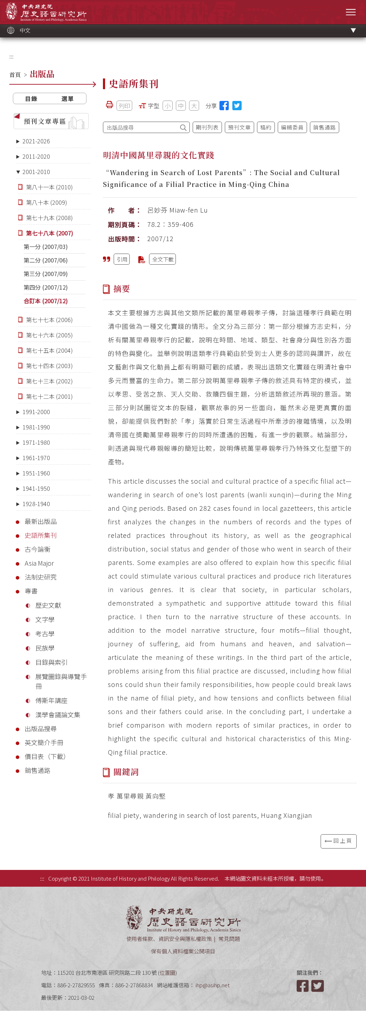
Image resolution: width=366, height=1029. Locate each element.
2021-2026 (36, 141)
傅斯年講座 (51, 700)
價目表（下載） (47, 756)
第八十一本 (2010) (49, 187)
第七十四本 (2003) (49, 365)
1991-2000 (36, 411)
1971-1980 (36, 442)
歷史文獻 (48, 605)
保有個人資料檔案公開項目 (183, 951)
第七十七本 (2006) (49, 319)
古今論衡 (37, 549)
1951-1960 (36, 473)
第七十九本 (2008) (49, 217)
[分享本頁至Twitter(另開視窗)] (237, 105)
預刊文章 (239, 127)
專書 (31, 590)
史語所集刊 (41, 535)
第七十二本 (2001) (49, 396)
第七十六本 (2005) (49, 335)
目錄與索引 (51, 662)
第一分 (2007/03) (46, 246)
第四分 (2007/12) (46, 287)
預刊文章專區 (45, 121)
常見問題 (229, 938)
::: (11, 56)
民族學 (45, 647)
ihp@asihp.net (213, 985)
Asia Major (39, 562)
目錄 (31, 98)
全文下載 (163, 259)
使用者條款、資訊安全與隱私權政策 (169, 938)
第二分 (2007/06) (46, 260)
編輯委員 (292, 127)
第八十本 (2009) (46, 202)
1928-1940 (36, 503)
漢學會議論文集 (57, 714)
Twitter (318, 986)
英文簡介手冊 (44, 742)
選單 (67, 98)
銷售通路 (37, 770)
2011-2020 (36, 156)
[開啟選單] (351, 12)
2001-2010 (36, 171)
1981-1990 (36, 427)
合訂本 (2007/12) (46, 300)
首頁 (15, 75)
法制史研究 (41, 576)
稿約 (266, 127)
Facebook (303, 986)
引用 (122, 259)
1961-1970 (36, 457)
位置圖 (167, 972)
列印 (124, 105)
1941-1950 (36, 488)
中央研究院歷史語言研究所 (45, 11)
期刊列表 (207, 127)
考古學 (45, 633)
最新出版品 (41, 521)
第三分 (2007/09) (46, 273)
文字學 (45, 619)
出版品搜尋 (41, 728)
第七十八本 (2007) (49, 233)
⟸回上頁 (339, 840)
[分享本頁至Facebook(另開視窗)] (224, 105)
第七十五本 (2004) (49, 350)
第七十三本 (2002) (49, 381)
